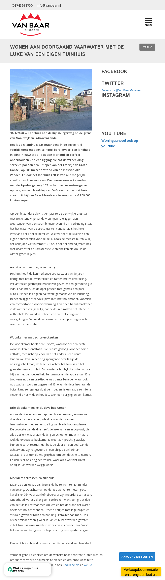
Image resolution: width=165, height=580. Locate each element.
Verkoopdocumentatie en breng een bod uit (141, 571)
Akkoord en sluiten (137, 557)
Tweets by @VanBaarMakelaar (121, 90)
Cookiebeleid (71, 565)
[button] (27, 569)
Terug (147, 47)
